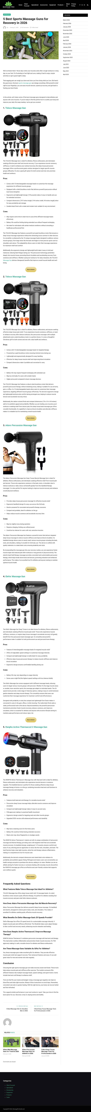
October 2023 (67, 54)
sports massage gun (25, 83)
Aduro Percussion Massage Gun (21, 425)
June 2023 (66, 67)
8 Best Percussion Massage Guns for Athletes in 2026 (28, 1051)
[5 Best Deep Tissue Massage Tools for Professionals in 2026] (50, 1042)
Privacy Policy (73, 5)
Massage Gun (7, 260)
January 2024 (67, 47)
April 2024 (66, 40)
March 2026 (66, 20)
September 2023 (68, 57)
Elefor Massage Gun (15, 576)
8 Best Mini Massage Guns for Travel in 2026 (11, 1050)
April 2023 (66, 74)
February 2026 (67, 23)
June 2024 (66, 37)
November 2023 (67, 50)
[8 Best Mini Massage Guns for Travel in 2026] (11, 1042)
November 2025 (67, 33)
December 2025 (67, 30)
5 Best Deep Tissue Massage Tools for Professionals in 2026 (48, 1051)
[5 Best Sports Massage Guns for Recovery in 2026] (31, 45)
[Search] (87, 5)
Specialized (34, 5)
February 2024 (67, 44)
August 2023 (66, 61)
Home (20, 5)
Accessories (44, 5)
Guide (8, 1097)
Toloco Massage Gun (15, 108)
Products (60, 5)
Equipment (52, 5)
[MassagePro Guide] (9, 5)
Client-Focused (26, 5)
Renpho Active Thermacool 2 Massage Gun (26, 727)
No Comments (25, 27)
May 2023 (66, 71)
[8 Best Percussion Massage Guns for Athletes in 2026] (30, 1042)
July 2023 (66, 64)
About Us (68, 5)
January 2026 (67, 27)
